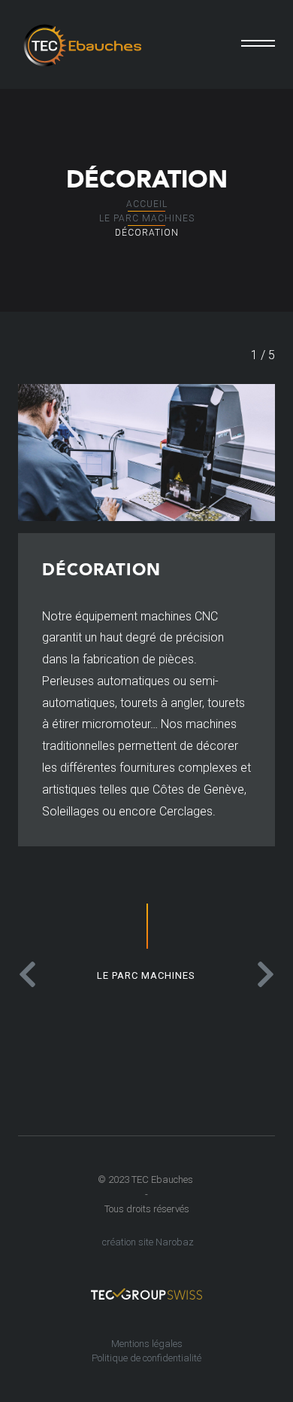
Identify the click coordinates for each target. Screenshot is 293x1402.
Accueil (147, 204)
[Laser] (35, 974)
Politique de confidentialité (146, 1358)
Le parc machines (147, 218)
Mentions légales (147, 1343)
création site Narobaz (148, 1242)
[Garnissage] (258, 974)
